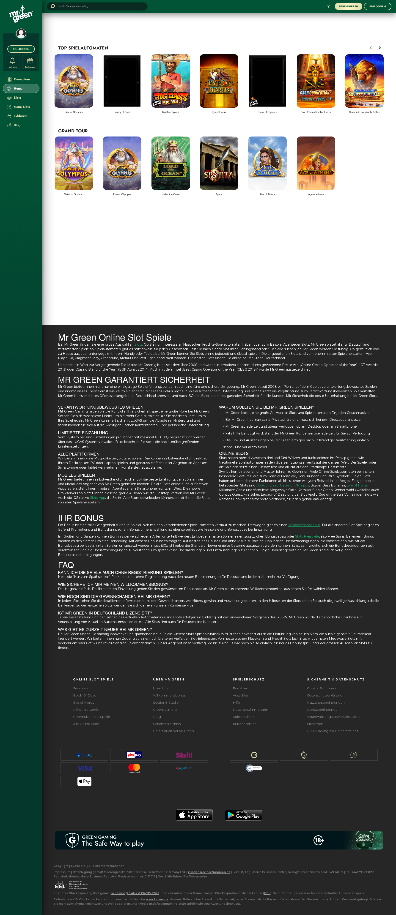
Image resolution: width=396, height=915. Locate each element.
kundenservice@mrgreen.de (209, 872)
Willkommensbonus (304, 525)
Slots (138, 344)
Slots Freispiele (307, 536)
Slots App (97, 498)
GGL (267, 893)
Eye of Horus (357, 485)
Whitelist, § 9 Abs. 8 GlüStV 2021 (135, 893)
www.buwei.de (157, 899)
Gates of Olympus (294, 485)
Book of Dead (267, 485)
